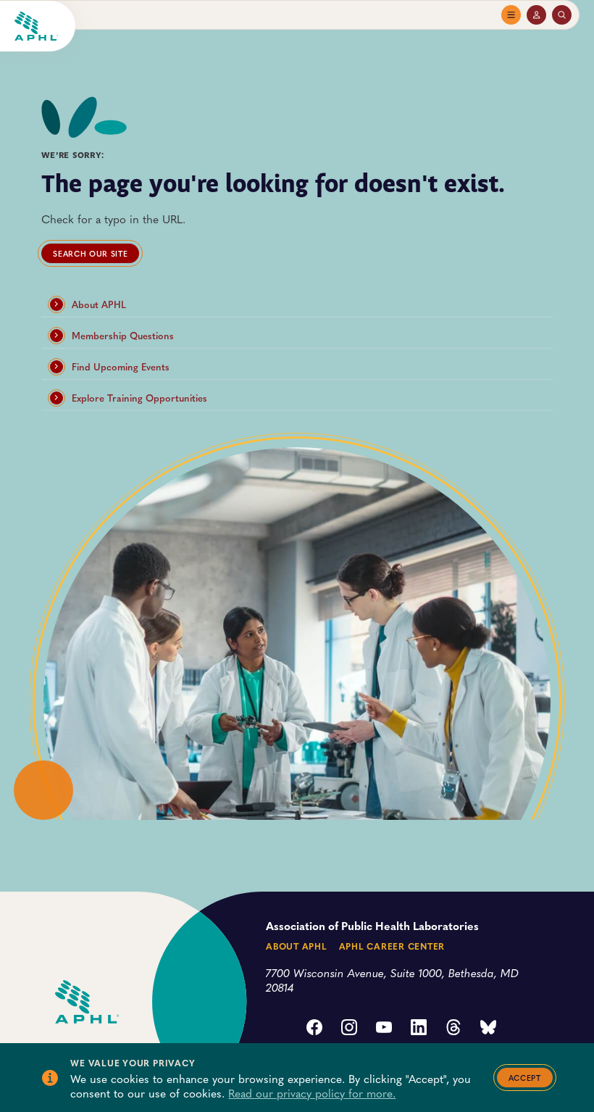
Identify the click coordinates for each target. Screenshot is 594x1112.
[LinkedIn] (418, 1028)
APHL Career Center (392, 945)
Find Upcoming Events (121, 366)
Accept (525, 1077)
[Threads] (453, 1028)
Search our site (90, 253)
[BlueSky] (488, 1028)
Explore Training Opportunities (139, 397)
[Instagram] (349, 1028)
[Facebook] (314, 1028)
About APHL (99, 304)
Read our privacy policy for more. (312, 1092)
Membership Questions (123, 335)
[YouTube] (384, 1028)
